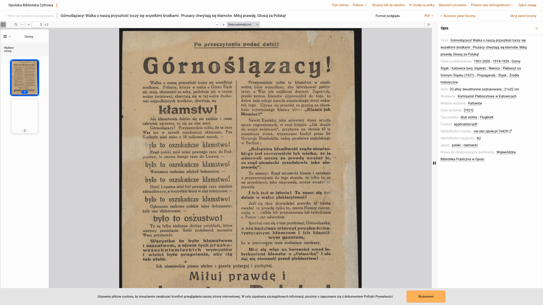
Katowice (475, 103)
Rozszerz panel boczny (460, 16)
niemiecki (470, 145)
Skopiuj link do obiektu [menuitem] (388, 5)
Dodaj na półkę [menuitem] (423, 5)
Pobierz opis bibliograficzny (490, 5)
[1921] (468, 110)
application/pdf (465, 124)
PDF (427, 16)
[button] (490, 28)
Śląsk (502, 75)
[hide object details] (434, 163)
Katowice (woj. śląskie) (469, 68)
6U (479, 138)
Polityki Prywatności (378, 296)
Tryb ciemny (340, 5)
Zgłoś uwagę (527, 5)
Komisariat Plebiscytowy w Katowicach (487, 96)
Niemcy (494, 68)
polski (456, 145)
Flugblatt (486, 117)
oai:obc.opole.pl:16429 (491, 131)
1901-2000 (482, 61)
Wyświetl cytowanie (453, 5)
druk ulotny (468, 117)
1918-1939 (501, 61)
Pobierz (358, 5)
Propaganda (486, 75)
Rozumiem (426, 296)
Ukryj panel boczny (523, 16)
